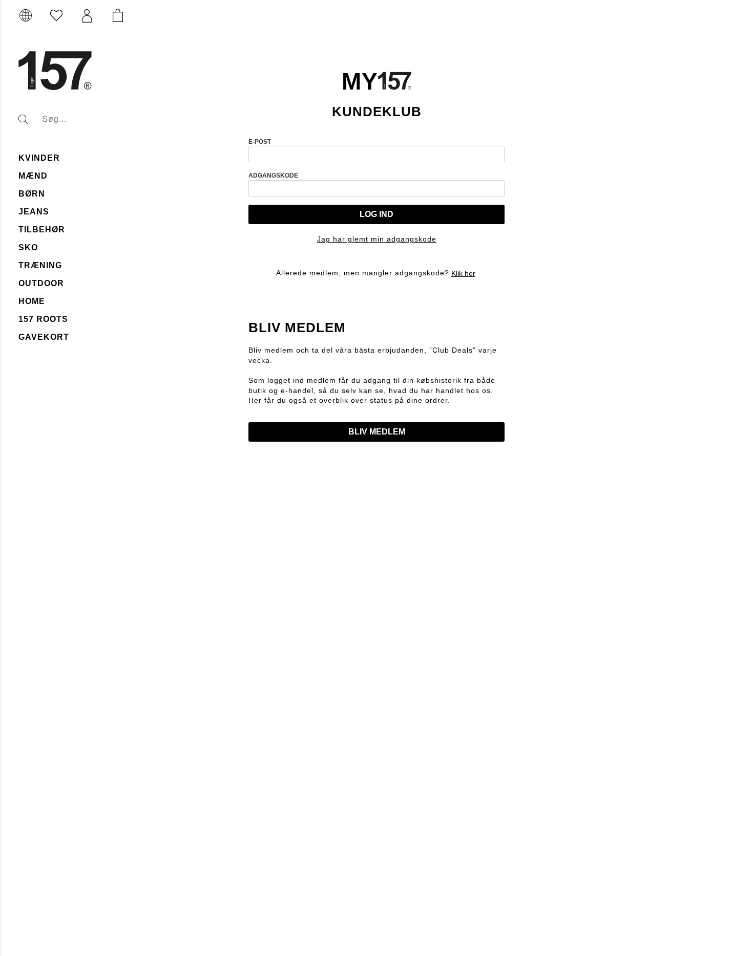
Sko (28, 247)
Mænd (33, 175)
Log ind (376, 214)
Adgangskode (273, 175)
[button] (87, 16)
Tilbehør (41, 229)
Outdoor (41, 283)
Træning (40, 265)
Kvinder (39, 158)
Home (31, 301)
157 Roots (43, 319)
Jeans (33, 211)
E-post (259, 141)
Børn (31, 193)
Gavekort (43, 337)
